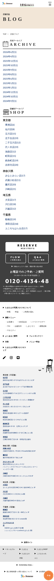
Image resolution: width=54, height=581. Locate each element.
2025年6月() (9, 79)
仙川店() (10, 129)
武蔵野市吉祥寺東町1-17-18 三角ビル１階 (18, 433)
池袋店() (10, 152)
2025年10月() (10, 65)
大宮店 (5, 485)
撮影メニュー (10, 317)
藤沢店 (5, 455)
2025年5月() (9, 83)
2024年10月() (10, 96)
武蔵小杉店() (12, 180)
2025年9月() (9, 70)
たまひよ (25, 549)
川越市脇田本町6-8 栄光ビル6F (14, 500)
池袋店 (5, 410)
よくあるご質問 (11, 336)
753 (8, 326)
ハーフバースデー (38, 322)
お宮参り (10, 322)
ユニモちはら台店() (16, 228)
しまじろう (30, 326)
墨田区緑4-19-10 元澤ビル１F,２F (15, 426)
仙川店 (5, 377)
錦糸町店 (6, 423)
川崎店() (10, 189)
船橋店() (10, 219)
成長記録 (42, 326)
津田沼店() (11, 224)
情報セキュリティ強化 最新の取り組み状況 (28, 266)
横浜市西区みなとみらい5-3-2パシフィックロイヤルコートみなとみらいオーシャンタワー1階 (20, 466)
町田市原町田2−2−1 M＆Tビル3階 (15, 420)
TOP (4, 34)
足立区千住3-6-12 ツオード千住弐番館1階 (18, 387)
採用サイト (28, 542)
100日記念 (23, 322)
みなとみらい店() (15, 176)
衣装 (7, 342)
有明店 (5, 437)
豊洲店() (10, 125)
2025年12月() (10, 61)
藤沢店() (10, 184)
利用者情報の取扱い (26, 565)
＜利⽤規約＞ (33, 291)
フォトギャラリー (36, 336)
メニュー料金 (34, 342)
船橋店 (5, 509)
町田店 (5, 417)
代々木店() (11, 147)
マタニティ (11, 330)
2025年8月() (9, 74)
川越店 (5, 498)
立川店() (10, 134)
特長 (9, 312)
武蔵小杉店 (7, 448)
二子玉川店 (7, 397)
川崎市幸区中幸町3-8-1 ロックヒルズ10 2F (18, 476)
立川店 (5, 391)
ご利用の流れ (28, 312)
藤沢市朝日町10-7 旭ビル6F (12, 457)
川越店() (10, 209)
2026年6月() (9, 52)
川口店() (10, 204)
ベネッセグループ (9, 551)
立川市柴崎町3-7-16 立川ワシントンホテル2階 (19, 393)
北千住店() (11, 138)
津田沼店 (6, 516)
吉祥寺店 (6, 430)
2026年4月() (9, 56)
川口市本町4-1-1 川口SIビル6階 (14, 494)
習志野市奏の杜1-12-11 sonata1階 (15, 519)
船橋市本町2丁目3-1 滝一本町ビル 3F (16, 512)
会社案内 (42, 571)
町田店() (10, 156)
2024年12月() (10, 92)
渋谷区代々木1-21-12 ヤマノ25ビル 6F (16, 406)
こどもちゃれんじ (40, 556)
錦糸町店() (11, 160)
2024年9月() (9, 101)
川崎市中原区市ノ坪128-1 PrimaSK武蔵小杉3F (19, 451)
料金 (17, 312)
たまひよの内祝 (24, 556)
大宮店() (10, 200)
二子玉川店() (12, 142)
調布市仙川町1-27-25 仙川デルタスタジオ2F (18, 380)
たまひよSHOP (42, 549)
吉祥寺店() (11, 165)
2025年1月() (9, 88)
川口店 (5, 491)
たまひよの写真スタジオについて (18, 307)
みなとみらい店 (8, 462)
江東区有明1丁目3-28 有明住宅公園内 (17, 439)
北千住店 (6, 384)
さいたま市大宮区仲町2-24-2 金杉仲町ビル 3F (19, 487)
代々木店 (6, 404)
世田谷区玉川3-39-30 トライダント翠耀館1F (18, 400)
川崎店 (5, 473)
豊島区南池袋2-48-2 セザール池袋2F (16, 413)
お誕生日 (18, 326)
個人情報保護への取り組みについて (19, 571)
